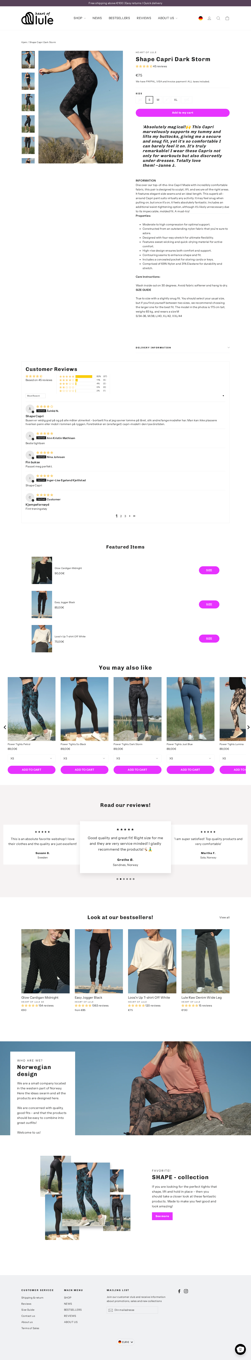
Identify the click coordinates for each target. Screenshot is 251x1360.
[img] (44, 406)
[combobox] (125, 1342)
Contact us (28, 1315)
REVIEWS (144, 18)
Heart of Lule (146, 52)
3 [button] (125, 516)
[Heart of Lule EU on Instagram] (186, 1291)
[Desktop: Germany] (201, 18)
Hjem (24, 42)
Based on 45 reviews (39, 380)
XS (140, 99)
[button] (144, 66)
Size (139, 93)
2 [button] (121, 516)
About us (27, 1322)
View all (224, 917)
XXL (187, 99)
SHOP (78, 18)
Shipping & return (32, 1297)
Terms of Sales (30, 1328)
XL (176, 99)
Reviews (26, 1303)
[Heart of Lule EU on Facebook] (179, 1291)
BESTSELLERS (119, 18)
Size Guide (27, 1309)
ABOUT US (166, 18)
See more (162, 1216)
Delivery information (153, 347)
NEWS (97, 18)
